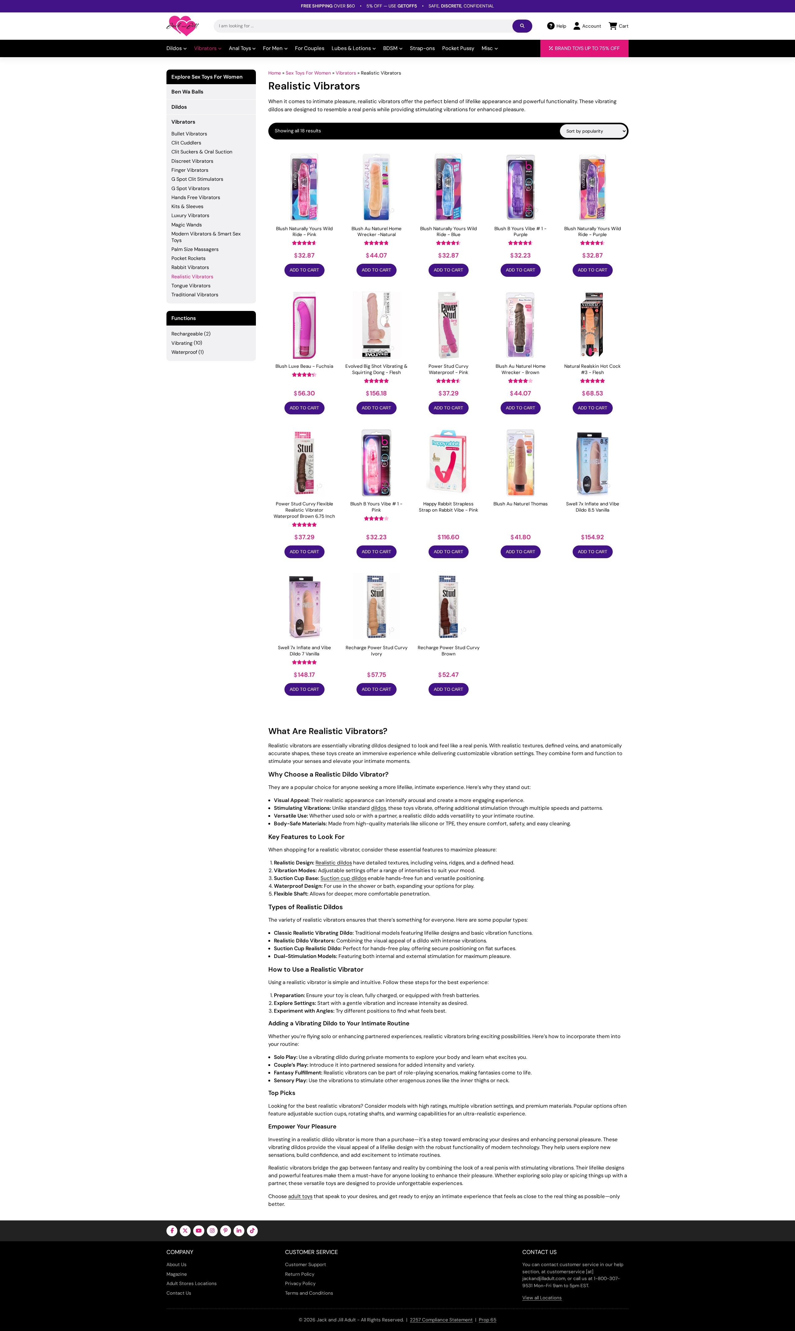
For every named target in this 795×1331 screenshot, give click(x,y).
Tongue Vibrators (191, 285)
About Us (176, 1264)
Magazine (176, 1274)
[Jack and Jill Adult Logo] (182, 26)
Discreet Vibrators (192, 161)
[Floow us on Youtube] (198, 1230)
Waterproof (184, 352)
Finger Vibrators (189, 170)
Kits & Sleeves (187, 206)
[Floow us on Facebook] (171, 1230)
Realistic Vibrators (192, 276)
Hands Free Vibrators (195, 197)
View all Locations (542, 1298)
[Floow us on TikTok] (252, 1230)
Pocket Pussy (458, 48)
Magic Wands (186, 224)
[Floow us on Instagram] (212, 1230)
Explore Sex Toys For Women (207, 77)
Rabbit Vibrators (190, 267)
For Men (273, 48)
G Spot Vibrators (190, 188)
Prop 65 (487, 1320)
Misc (487, 48)
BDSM (390, 48)
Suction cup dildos (343, 878)
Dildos (174, 48)
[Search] (522, 26)
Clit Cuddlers (186, 142)
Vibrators (205, 48)
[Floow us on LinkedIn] (239, 1230)
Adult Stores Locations (191, 1283)
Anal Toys (240, 48)
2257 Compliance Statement (441, 1320)
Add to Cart (304, 269)
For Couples (309, 48)
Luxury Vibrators (190, 215)
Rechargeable (187, 333)
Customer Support (305, 1264)
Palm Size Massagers (195, 249)
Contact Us (178, 1293)
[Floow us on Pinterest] (225, 1230)
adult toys (300, 1196)
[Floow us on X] (185, 1230)
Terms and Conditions (309, 1293)
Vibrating (182, 343)
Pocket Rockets (188, 258)
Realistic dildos (334, 862)
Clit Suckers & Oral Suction (201, 151)
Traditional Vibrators (194, 294)
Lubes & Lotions (351, 48)
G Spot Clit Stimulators (197, 179)
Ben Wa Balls (187, 91)
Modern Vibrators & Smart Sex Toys (206, 237)
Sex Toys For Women (308, 73)
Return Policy (299, 1274)
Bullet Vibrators (189, 133)
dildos (378, 808)
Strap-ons (422, 48)
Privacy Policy (300, 1283)
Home (274, 73)
